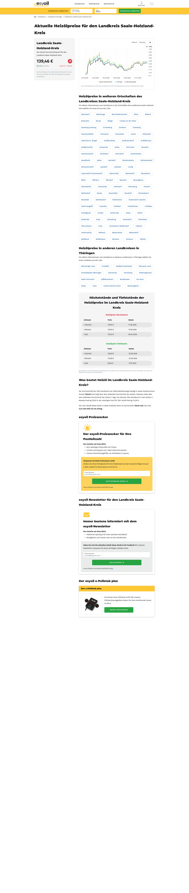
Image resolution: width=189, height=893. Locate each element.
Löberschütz (114, 173)
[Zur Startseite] (41, 4)
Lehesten (117, 167)
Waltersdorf (133, 233)
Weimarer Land (145, 266)
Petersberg (132, 187)
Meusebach (145, 173)
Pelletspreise (94, 4)
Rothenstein (117, 200)
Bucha (98, 121)
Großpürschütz (87, 147)
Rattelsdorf (85, 193)
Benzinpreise (109, 4)
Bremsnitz (85, 121)
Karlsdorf (112, 160)
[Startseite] (35, 17)
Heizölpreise (79, 4)
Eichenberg (107, 127)
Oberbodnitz (86, 187)
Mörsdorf (109, 180)
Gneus (133, 134)
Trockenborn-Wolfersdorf (119, 226)
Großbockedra (109, 141)
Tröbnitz (139, 226)
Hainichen (130, 147)
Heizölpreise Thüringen (55, 17)
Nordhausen (125, 279)
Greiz (95, 286)
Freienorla (104, 134)
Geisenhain (119, 134)
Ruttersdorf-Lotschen (137, 200)
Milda (83, 180)
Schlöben (148, 206)
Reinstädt (85, 200)
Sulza (98, 219)
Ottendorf (118, 187)
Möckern (95, 180)
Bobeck (148, 114)
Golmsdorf (147, 134)
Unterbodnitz (86, 233)
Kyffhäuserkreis (107, 279)
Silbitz (139, 213)
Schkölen (117, 206)
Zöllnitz (143, 239)
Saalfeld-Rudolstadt (124, 266)
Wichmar (115, 239)
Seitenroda (114, 213)
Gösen (117, 147)
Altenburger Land (88, 266)
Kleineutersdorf (87, 167)
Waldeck (102, 233)
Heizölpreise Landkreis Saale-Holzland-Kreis (78, 17)
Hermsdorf (119, 154)
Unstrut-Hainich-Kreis (112, 286)
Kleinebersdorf (146, 160)
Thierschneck (86, 226)
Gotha (83, 286)
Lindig (130, 167)
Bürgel (110, 121)
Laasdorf (103, 167)
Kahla (99, 160)
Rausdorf (128, 193)
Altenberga (100, 114)
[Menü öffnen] (152, 4)
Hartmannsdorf (87, 154)
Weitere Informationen (119, 610)
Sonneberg (128, 273)
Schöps (100, 213)
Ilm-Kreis (140, 279)
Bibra (136, 114)
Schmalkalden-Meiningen (91, 273)
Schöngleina (86, 213)
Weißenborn (100, 239)
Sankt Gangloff (87, 206)
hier (112, 487)
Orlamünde (102, 187)
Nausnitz (123, 180)
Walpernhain (117, 233)
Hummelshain (135, 154)
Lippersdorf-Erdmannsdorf (91, 173)
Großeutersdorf (128, 141)
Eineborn (122, 127)
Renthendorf (101, 200)
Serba (128, 213)
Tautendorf (127, 219)
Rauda (99, 193)
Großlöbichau (146, 141)
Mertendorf (130, 173)
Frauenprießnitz (87, 134)
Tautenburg (111, 219)
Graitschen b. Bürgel (89, 141)
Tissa (100, 226)
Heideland (104, 154)
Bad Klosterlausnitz (119, 114)
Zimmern (129, 239)
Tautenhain (142, 219)
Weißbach (85, 239)
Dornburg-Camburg (88, 127)
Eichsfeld (105, 266)
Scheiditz (103, 206)
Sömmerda (112, 273)
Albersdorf (85, 114)
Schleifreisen (133, 206)
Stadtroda (85, 219)
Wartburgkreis (133, 286)
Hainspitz (145, 147)
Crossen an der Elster (128, 121)
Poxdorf (147, 187)
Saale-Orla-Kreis (87, 279)
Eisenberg (137, 127)
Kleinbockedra (128, 160)
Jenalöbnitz (85, 160)
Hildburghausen (145, 273)
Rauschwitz (113, 193)
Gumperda (103, 147)
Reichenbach (143, 193)
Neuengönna (138, 180)
